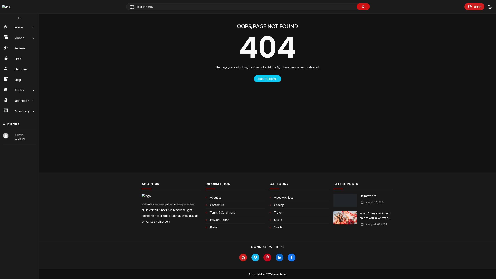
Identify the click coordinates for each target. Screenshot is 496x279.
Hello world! (368, 196)
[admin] (6, 136)
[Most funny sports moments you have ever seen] (345, 217)
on (375, 202)
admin (19, 135)
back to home (267, 78)
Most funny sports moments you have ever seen (375, 216)
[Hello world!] (345, 200)
